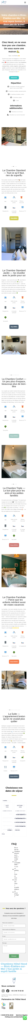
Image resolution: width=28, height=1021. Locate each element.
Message (4, 943)
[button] (24, 2)
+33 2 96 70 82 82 (17, 991)
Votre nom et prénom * (7, 922)
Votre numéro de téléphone (8, 929)
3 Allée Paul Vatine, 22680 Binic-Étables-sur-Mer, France (14, 995)
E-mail (3, 936)
